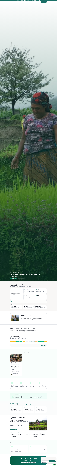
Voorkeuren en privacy (44, 462)
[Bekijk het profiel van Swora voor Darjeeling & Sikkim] (15, 318)
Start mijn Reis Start (13, 278)
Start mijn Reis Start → (43, 345)
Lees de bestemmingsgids (13, 429)
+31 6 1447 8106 (38, 0)
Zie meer (11, 427)
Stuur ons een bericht (32, 462)
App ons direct (21, 278)
